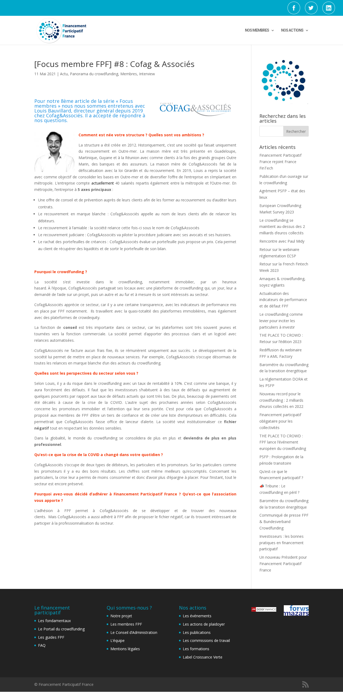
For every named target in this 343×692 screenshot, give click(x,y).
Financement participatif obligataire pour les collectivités (280, 421)
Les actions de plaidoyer (204, 624)
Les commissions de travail (206, 640)
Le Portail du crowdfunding (61, 628)
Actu (64, 73)
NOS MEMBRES (257, 30)
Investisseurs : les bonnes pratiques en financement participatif (281, 543)
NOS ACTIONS (292, 30)
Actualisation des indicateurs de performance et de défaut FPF (283, 300)
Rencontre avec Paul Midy (281, 241)
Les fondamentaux (54, 620)
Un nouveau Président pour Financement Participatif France (283, 564)
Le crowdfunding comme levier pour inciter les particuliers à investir (281, 321)
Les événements (197, 615)
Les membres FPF (126, 624)
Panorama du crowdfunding (94, 73)
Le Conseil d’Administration (133, 632)
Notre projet (121, 615)
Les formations (196, 648)
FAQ (42, 645)
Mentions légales (125, 648)
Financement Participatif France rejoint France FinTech (280, 162)
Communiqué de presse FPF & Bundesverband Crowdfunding (283, 522)
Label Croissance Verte (202, 657)
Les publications (197, 632)
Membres (128, 73)
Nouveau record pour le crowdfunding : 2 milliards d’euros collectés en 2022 (281, 400)
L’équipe (117, 640)
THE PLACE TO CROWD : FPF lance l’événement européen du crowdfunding (282, 442)
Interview (147, 73)
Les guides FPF (51, 637)
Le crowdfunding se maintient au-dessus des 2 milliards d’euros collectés (282, 227)
